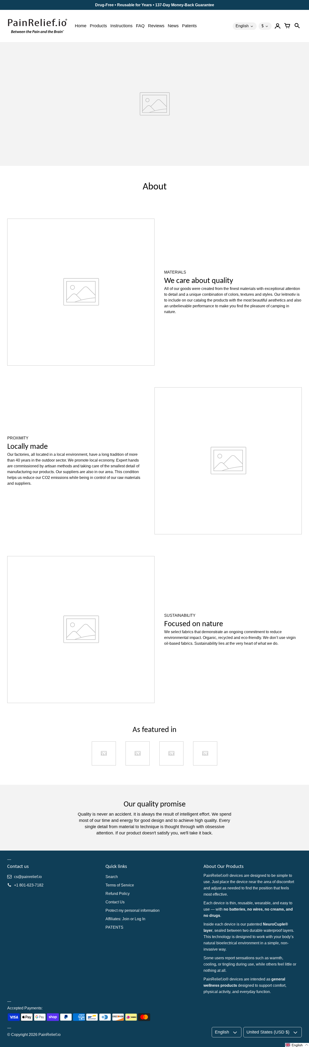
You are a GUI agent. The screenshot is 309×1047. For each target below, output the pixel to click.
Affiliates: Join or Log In (125, 919)
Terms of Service (119, 885)
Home (80, 25)
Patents (189, 25)
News (173, 25)
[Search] (297, 26)
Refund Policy (117, 894)
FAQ (140, 25)
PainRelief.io (49, 1035)
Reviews (156, 25)
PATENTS (114, 927)
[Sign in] (277, 26)
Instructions (121, 25)
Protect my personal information (132, 910)
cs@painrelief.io (28, 877)
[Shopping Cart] (287, 26)
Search (111, 877)
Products (98, 25)
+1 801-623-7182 (28, 885)
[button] (297, 1045)
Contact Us (115, 902)
